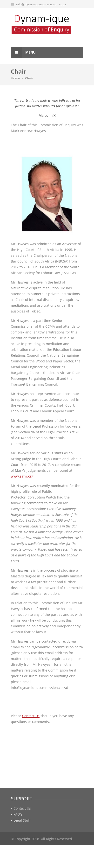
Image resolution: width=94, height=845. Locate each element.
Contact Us (22, 808)
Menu (30, 52)
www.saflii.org (22, 476)
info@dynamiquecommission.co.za (41, 4)
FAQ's (17, 814)
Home (15, 78)
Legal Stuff (22, 820)
